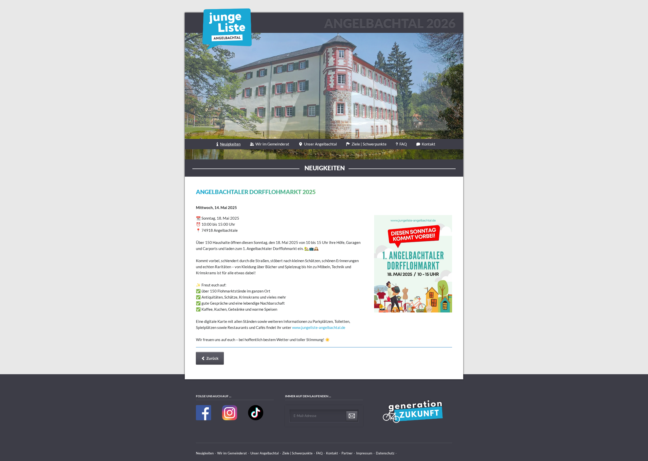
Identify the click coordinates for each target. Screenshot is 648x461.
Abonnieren (352, 416)
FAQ (403, 144)
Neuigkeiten (230, 144)
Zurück (212, 358)
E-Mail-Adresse (305, 416)
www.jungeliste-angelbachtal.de (318, 327)
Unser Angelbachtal (320, 144)
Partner (347, 453)
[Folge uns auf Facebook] (204, 419)
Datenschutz (385, 453)
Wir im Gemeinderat (272, 144)
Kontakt (428, 144)
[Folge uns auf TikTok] (255, 419)
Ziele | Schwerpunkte (369, 144)
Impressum (364, 453)
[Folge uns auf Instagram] (230, 419)
